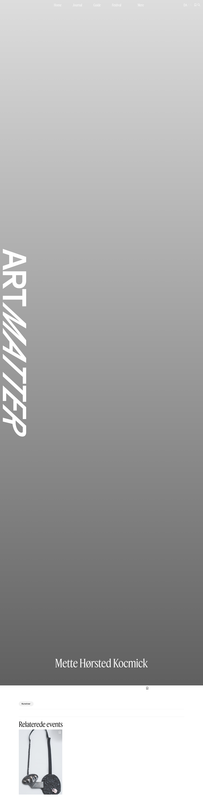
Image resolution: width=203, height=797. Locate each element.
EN (190, 5)
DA (185, 5)
